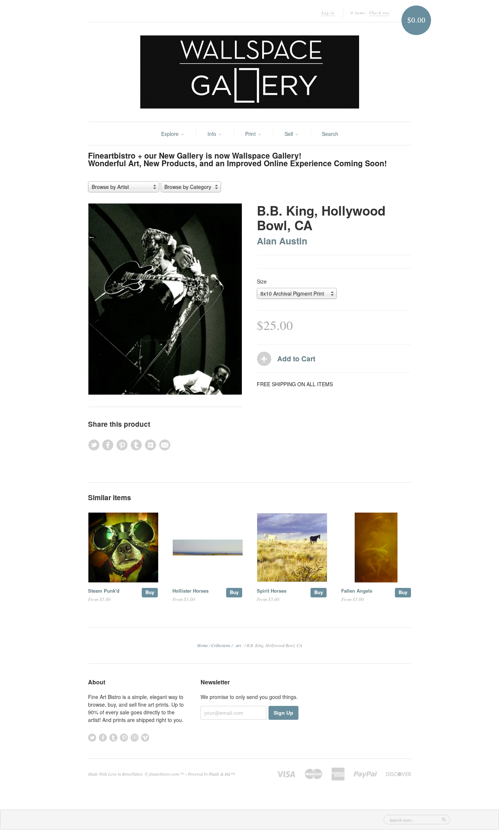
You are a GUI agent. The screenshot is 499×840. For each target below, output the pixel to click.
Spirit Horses (271, 590)
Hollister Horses (190, 590)
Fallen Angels (356, 590)
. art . (238, 645)
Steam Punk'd (103, 590)
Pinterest (124, 737)
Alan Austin (282, 240)
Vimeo (145, 737)
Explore (170, 133)
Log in (328, 12)
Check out (379, 12)
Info (212, 133)
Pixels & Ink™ (222, 774)
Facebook (103, 737)
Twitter (92, 737)
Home (202, 645)
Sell (289, 133)
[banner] (249, 72)
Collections (221, 645)
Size (262, 281)
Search (330, 133)
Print (251, 133)
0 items (358, 12)
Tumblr (113, 737)
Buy (149, 592)
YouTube (134, 737)
